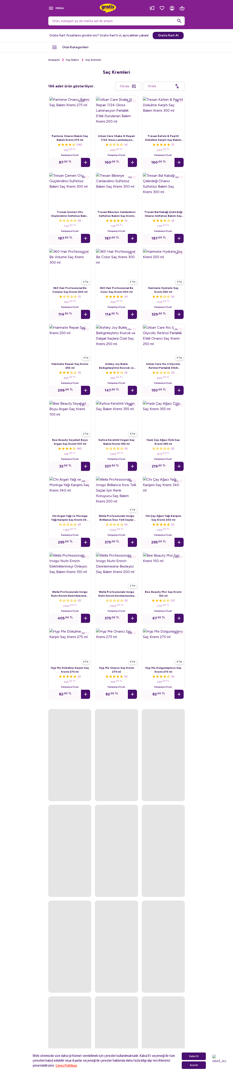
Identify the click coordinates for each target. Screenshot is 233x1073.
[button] (85, 162)
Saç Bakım (72, 59)
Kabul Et (194, 1056)
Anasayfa (53, 59)
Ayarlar (194, 1065)
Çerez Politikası (66, 1065)
